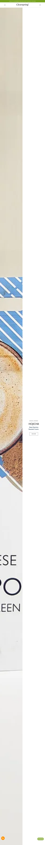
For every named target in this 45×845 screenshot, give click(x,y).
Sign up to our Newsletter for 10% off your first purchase (22, 1)
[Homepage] (22, 5)
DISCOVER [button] (34, 433)
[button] (5, 5)
